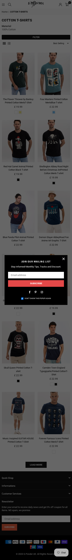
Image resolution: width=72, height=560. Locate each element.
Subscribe (36, 283)
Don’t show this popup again (38, 298)
